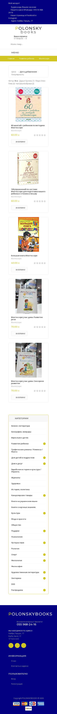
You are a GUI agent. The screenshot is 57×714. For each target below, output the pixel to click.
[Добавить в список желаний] (45, 91)
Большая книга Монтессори (24, 255)
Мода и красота (18, 519)
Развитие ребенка (19, 443)
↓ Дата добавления (28, 71)
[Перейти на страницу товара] (28, 104)
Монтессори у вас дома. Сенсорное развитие (27, 382)
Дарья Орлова (26, 81)
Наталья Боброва (25, 83)
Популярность (17, 74)
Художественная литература (25, 572)
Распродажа (17, 590)
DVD (13, 584)
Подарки (15, 531)
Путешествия (17, 542)
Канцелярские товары (21, 495)
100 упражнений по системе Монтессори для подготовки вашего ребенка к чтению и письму (28, 191)
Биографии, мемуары (21, 431)
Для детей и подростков (22, 457)
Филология (16, 560)
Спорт (14, 554)
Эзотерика (16, 578)
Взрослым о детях (19, 437)
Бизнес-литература (20, 426)
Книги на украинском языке (24, 501)
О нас (13, 661)
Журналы (15, 477)
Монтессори (16, 131)
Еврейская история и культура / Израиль (26, 470)
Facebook (31, 15)
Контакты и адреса (19, 666)
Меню (15, 52)
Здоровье (15, 483)
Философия (16, 566)
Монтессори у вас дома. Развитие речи (27, 318)
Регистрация (16, 684)
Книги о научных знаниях (23, 507)
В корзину (20, 142)
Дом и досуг (17, 463)
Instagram (12, 18)
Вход (13, 679)
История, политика (20, 489)
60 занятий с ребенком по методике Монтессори (28, 126)
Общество (16, 525)
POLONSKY (28, 28)
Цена (13, 71)
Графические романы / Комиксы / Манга (27, 450)
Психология (16, 537)
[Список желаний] (48, 52)
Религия (15, 548)
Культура (15, 513)
